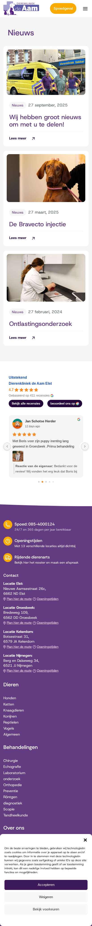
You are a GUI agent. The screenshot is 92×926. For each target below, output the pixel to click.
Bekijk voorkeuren (46, 909)
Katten (8, 704)
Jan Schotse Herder (40, 421)
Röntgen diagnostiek (12, 800)
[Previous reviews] (7, 446)
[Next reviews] (85, 446)
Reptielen (11, 722)
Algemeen (11, 734)
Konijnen (10, 716)
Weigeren (46, 897)
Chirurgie (10, 760)
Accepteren (46, 885)
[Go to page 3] (49, 481)
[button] (85, 839)
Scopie (9, 809)
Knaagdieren (13, 710)
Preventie (10, 791)
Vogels (8, 728)
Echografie (12, 766)
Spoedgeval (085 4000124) (63, 8)
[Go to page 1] (42, 482)
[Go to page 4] (53, 481)
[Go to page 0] (39, 482)
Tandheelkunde (15, 815)
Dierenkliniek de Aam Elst (30, 383)
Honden (9, 698)
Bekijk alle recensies (26, 403)
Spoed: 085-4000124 (35, 524)
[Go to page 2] (46, 482)
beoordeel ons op (62, 403)
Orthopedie (12, 785)
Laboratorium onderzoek (14, 776)
